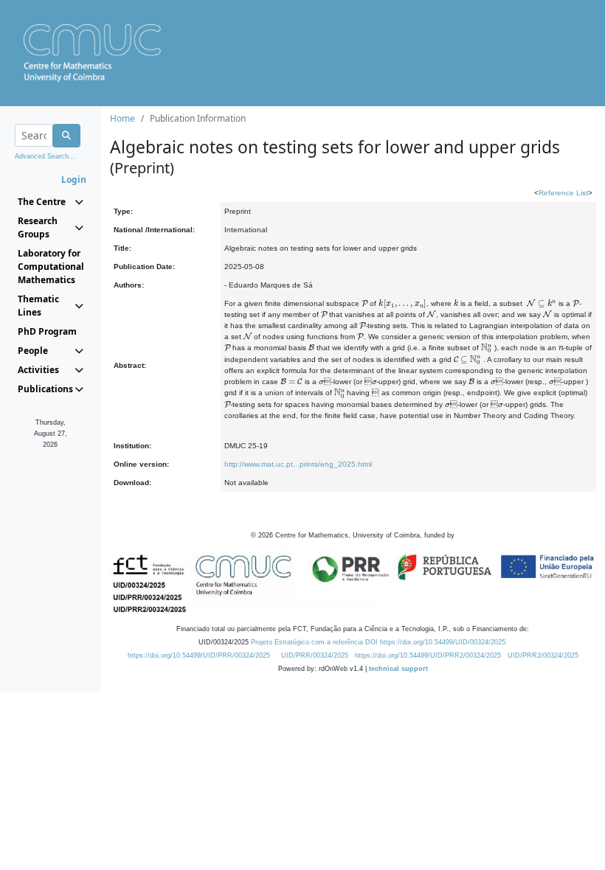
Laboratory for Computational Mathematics (50, 266)
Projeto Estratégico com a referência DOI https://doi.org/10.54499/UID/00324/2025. (379, 642)
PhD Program (47, 331)
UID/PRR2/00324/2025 (543, 655)
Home (122, 118)
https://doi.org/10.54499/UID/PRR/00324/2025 (199, 655)
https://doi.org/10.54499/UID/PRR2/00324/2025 (428, 655)
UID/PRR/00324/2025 (314, 655)
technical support (398, 668)
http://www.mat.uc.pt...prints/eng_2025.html (298, 464)
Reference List (563, 193)
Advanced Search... (45, 156)
